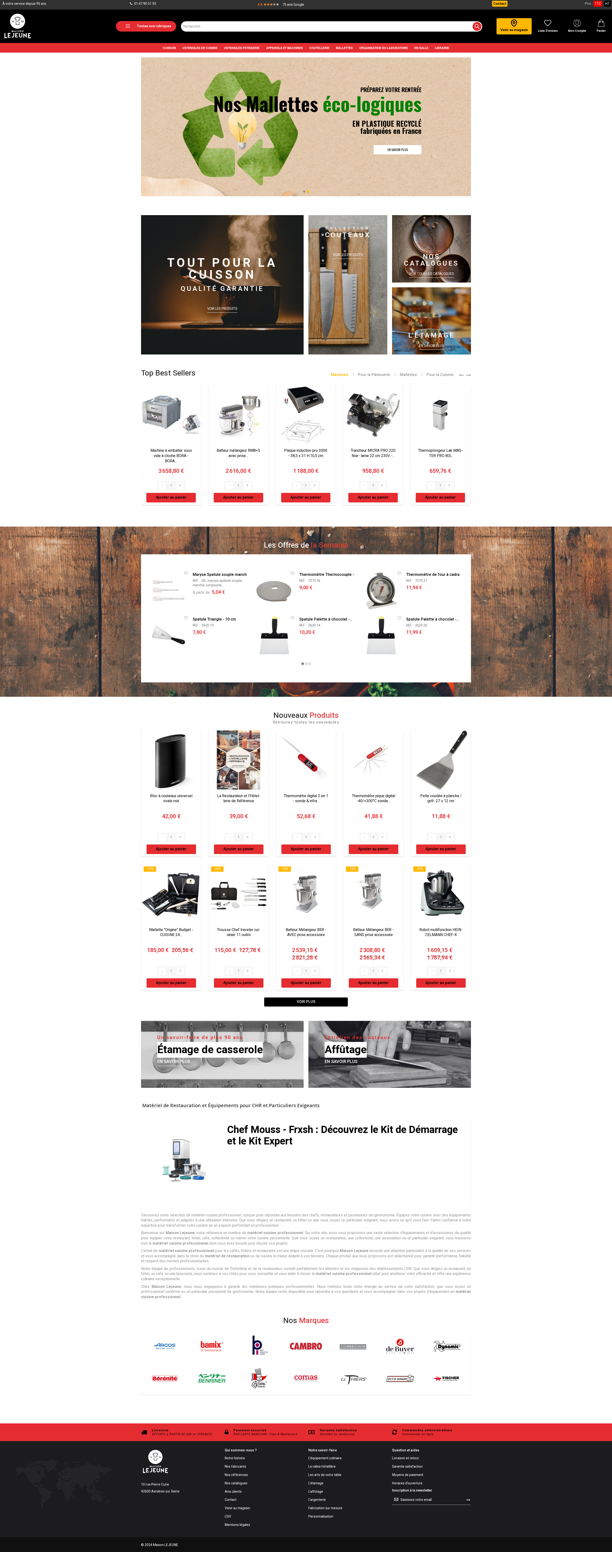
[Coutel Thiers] (353, 1378)
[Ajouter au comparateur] (222, 603)
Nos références (236, 1475)
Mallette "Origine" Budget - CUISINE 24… (171, 932)
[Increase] (180, 485)
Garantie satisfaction (407, 1467)
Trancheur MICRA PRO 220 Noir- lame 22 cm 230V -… (305, 453)
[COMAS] (305, 1378)
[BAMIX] (211, 1346)
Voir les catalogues (396, 153)
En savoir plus (431, 346)
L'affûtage (315, 1492)
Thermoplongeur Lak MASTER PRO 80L (373, 453)
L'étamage (315, 1483)
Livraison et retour (405, 1458)
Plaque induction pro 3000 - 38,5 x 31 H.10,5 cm (238, 453)
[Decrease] (162, 485)
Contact (499, 3)
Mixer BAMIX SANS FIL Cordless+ (440, 453)
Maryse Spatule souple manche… (222, 574)
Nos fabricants (235, 1467)
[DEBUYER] (400, 1346)
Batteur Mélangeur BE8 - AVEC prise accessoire (306, 932)
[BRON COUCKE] (259, 1378)
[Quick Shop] (167, 590)
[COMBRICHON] (353, 1346)
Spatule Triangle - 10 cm (214, 619)
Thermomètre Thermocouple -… (328, 574)
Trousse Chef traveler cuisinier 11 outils (238, 932)
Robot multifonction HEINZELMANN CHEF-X (441, 932)
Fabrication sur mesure (325, 1508)
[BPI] (259, 1346)
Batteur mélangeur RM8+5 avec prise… (171, 453)
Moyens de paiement (407, 1475)
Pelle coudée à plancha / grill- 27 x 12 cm (441, 798)
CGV (228, 1516)
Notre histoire (235, 1458)
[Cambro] (305, 1346)
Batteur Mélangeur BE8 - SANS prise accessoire (373, 932)
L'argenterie (317, 1500)
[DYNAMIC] (447, 1346)
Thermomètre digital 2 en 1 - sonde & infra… (306, 798)
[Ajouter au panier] (215, 603)
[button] (304, 191)
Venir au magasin (237, 1508)
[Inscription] (468, 1499)
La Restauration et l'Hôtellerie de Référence (238, 798)
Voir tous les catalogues (431, 274)
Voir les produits (222, 309)
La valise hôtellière (322, 1467)
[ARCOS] (164, 1346)
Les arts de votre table (324, 1475)
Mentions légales (237, 1525)
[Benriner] (211, 1378)
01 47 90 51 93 (144, 3)
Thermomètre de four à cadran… (435, 574)
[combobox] (331, 26)
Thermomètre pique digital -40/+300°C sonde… (373, 798)
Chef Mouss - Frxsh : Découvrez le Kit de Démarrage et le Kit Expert (342, 1135)
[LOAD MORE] (306, 1002)
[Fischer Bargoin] (447, 1378)
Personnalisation (320, 1516)
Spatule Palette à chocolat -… (325, 619)
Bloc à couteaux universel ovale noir (171, 798)
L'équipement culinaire (325, 1458)
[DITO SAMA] (400, 1378)
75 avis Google (293, 4)
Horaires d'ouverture (407, 1483)
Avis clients (233, 1492)
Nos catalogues (236, 1483)
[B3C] (164, 1378)
